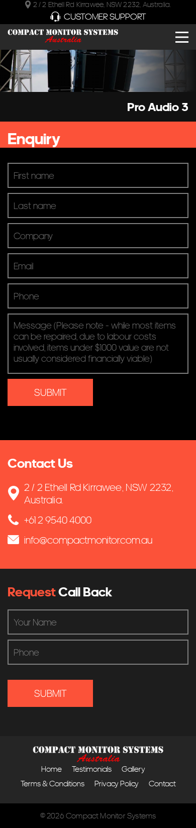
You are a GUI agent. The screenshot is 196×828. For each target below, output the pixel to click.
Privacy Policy (116, 783)
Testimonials (92, 769)
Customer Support (105, 16)
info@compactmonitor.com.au (88, 540)
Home (51, 769)
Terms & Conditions (52, 783)
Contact (162, 783)
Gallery (133, 769)
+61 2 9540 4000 (57, 519)
